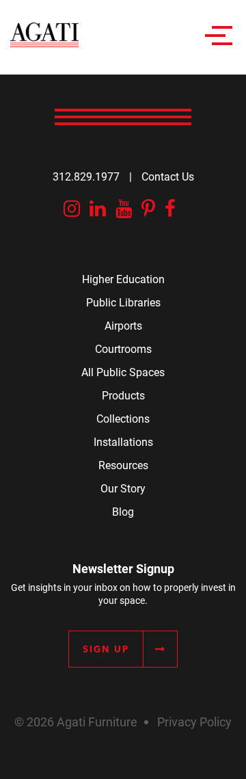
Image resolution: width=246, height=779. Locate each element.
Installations (123, 441)
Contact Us (167, 176)
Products (123, 395)
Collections (123, 418)
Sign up (106, 649)
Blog (123, 511)
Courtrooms (123, 348)
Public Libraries (123, 302)
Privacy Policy (194, 721)
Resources (123, 465)
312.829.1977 (86, 176)
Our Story (123, 488)
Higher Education (123, 279)
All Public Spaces (123, 372)
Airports (123, 325)
